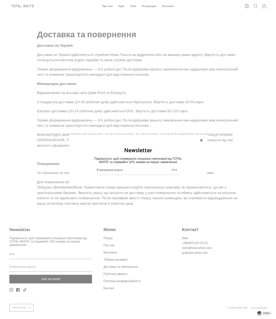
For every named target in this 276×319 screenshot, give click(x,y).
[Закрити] (201, 140)
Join (174, 170)
